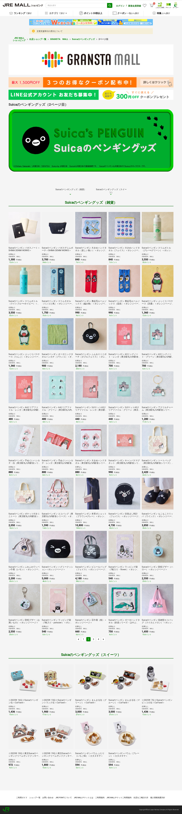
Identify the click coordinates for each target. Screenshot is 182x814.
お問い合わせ (47, 797)
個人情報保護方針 (157, 797)
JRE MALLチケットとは (83, 797)
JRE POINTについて (63, 797)
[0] (152, 5)
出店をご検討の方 (141, 797)
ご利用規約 (100, 797)
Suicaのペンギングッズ (83, 39)
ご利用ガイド (21, 797)
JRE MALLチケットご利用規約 (119, 797)
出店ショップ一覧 (37, 39)
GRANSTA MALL (59, 39)
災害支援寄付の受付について (50, 31)
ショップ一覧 (34, 797)
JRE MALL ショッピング (19, 39)
